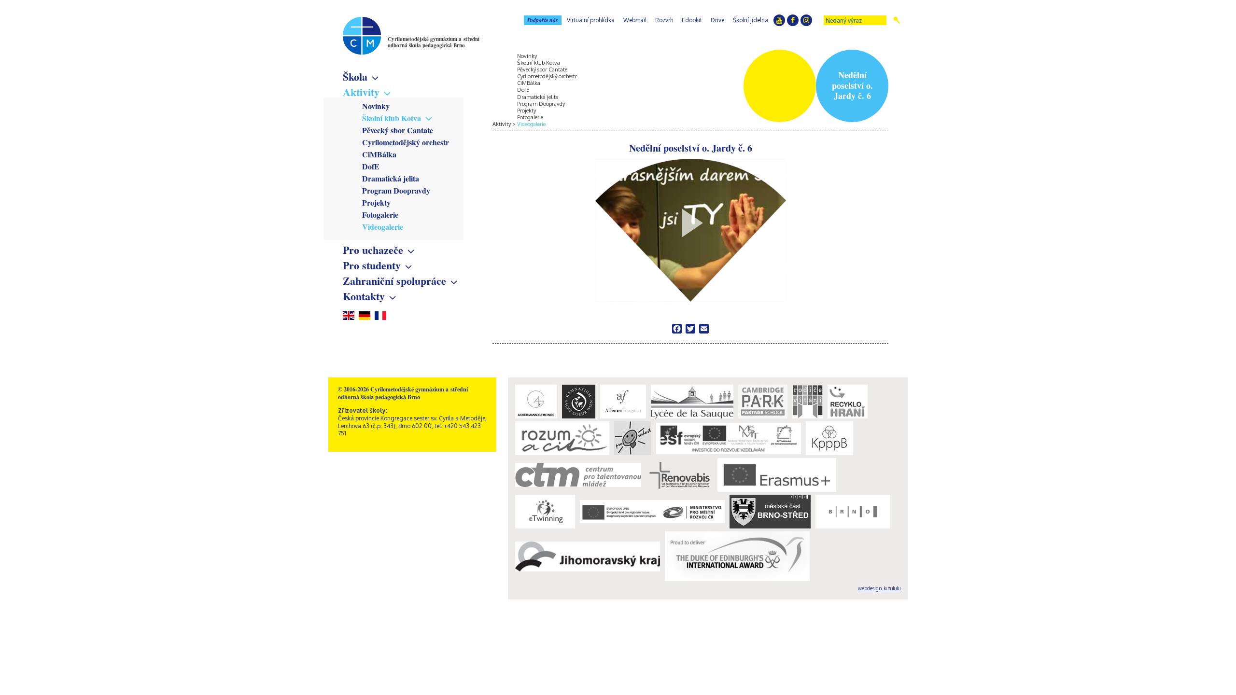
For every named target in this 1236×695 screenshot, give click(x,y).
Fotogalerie (380, 214)
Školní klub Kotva (391, 118)
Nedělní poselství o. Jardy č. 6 (690, 148)
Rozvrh (664, 20)
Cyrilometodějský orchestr (405, 142)
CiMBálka (379, 154)
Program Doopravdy (396, 190)
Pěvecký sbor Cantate (397, 130)
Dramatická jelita (390, 178)
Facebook (793, 20)
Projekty (376, 202)
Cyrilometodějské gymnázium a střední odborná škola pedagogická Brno (433, 42)
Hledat (897, 20)
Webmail (634, 20)
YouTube (779, 20)
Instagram (806, 20)
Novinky (376, 105)
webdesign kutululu (879, 588)
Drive (717, 20)
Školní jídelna (750, 20)
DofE (370, 166)
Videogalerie (382, 226)
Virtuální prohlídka (591, 20)
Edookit (692, 20)
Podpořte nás (542, 20)
